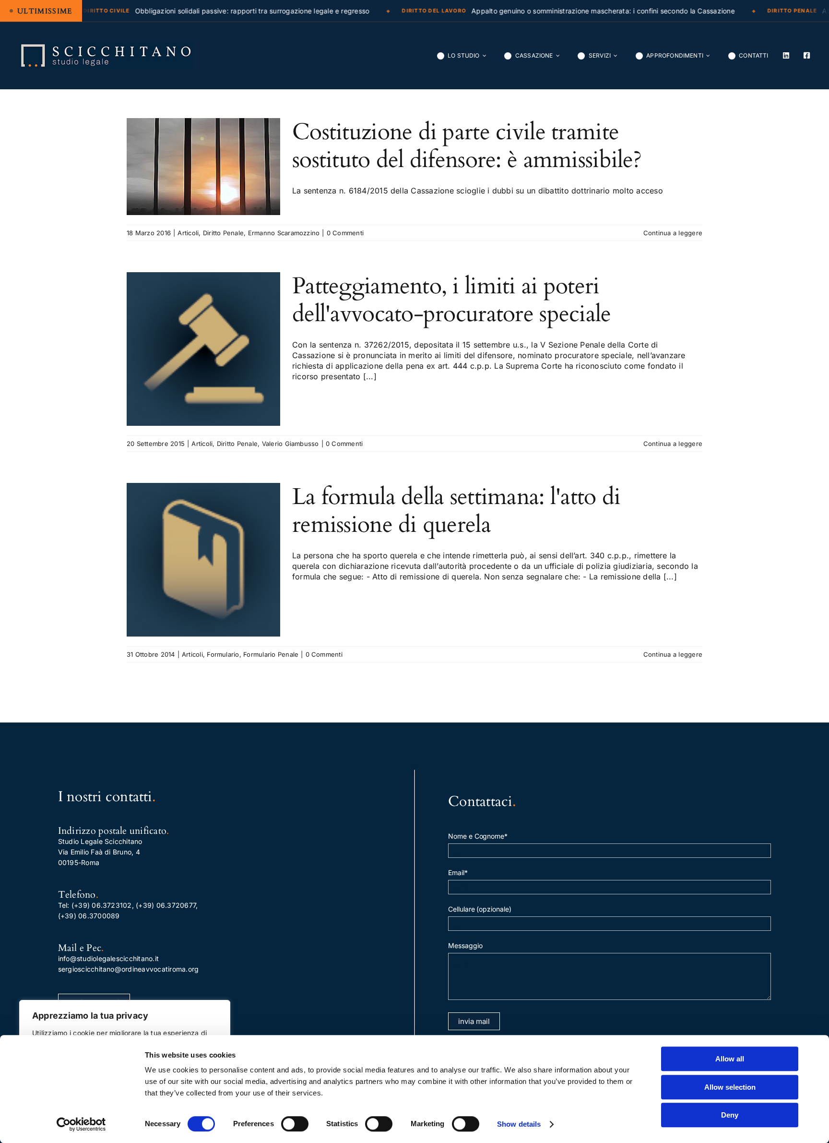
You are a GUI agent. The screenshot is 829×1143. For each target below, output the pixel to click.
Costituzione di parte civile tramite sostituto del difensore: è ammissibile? (466, 145)
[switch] (294, 1123)
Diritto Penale (223, 233)
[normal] (106, 46)
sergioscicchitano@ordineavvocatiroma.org (128, 969)
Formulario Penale (270, 654)
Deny (729, 1115)
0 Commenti (345, 233)
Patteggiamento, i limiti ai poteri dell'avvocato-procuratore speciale (451, 299)
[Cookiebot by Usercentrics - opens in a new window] (81, 1124)
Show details (519, 1124)
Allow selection (730, 1087)
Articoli (188, 233)
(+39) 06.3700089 (89, 916)
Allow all (729, 1059)
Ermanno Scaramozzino (284, 233)
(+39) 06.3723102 (101, 905)
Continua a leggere (672, 233)
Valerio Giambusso (290, 443)
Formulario (223, 654)
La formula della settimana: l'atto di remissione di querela (456, 510)
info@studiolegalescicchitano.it (108, 958)
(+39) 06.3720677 (166, 905)
